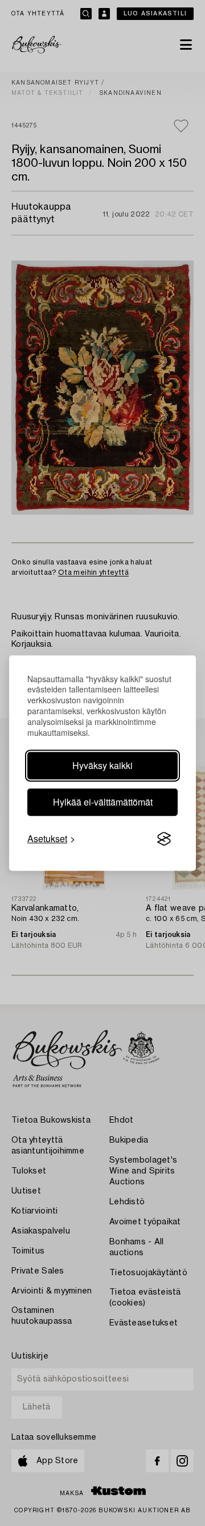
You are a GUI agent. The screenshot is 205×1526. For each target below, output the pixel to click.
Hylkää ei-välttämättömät (103, 801)
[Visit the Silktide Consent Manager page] (164, 838)
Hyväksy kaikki (102, 765)
